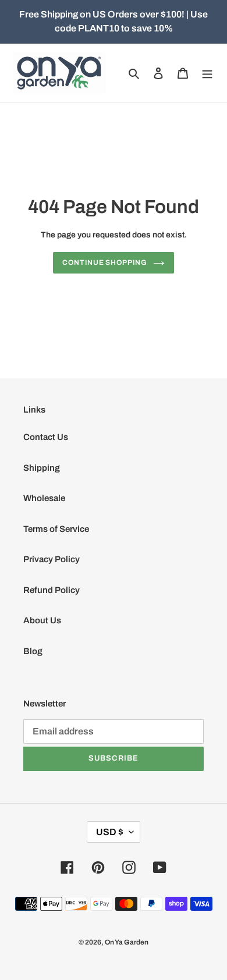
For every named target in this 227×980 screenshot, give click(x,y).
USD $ (109, 832)
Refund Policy (51, 590)
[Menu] (207, 73)
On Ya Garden (126, 942)
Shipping (41, 468)
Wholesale (44, 498)
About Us (42, 620)
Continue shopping (105, 262)
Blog (32, 651)
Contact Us (45, 437)
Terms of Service (56, 529)
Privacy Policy (51, 559)
